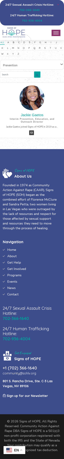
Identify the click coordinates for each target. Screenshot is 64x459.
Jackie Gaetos (32, 115)
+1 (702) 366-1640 (20, 367)
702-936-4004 (32, 21)
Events (12, 281)
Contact (13, 294)
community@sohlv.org (19, 373)
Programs (14, 275)
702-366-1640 (29, 10)
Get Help (14, 262)
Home (11, 250)
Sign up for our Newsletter (27, 396)
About (12, 256)
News (11, 288)
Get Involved (16, 269)
